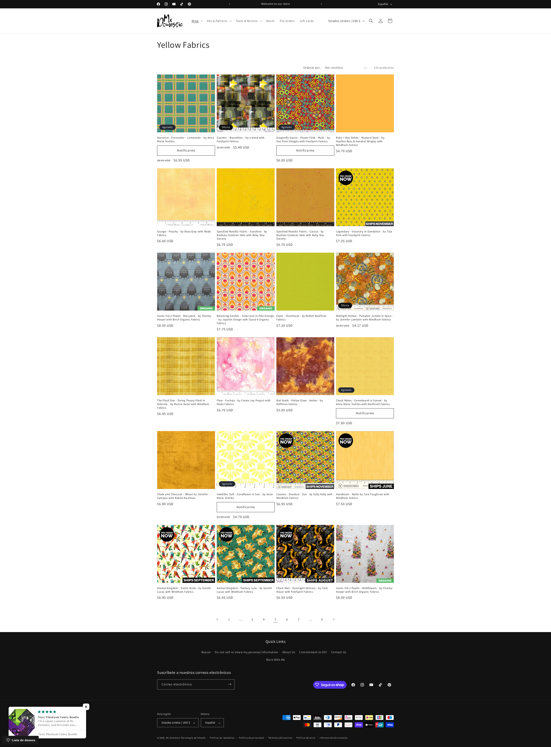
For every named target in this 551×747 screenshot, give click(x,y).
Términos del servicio (280, 737)
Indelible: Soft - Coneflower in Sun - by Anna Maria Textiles (245, 496)
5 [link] (276, 619)
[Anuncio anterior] (229, 4)
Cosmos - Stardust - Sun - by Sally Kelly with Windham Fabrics (304, 496)
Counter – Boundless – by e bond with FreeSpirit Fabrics (241, 139)
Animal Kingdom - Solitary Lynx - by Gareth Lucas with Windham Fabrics (244, 590)
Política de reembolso (222, 737)
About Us (288, 652)
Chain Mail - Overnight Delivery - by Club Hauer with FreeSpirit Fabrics (302, 590)
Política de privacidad (251, 737)
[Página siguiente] (333, 619)
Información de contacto (334, 737)
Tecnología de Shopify (193, 737)
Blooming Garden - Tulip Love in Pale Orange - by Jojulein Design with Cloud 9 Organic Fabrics (245, 319)
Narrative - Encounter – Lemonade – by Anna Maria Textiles (185, 139)
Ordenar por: (312, 68)
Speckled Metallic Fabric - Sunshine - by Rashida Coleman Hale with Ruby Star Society (242, 235)
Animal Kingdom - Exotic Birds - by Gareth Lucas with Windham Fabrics (184, 590)
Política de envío (305, 737)
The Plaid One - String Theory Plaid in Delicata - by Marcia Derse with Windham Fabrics (183, 404)
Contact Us (338, 652)
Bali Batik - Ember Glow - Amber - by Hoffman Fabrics (299, 402)
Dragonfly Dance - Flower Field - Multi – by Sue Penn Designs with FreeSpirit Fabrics (303, 139)
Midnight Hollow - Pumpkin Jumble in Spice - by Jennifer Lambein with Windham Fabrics (364, 317)
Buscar (206, 652)
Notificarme (186, 150)
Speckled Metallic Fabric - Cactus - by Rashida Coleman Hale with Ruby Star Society (300, 235)
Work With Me (275, 660)
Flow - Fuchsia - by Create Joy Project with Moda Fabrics (244, 402)
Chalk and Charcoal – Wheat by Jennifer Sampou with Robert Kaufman (182, 496)
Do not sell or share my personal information (246, 652)
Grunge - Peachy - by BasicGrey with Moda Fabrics (184, 233)
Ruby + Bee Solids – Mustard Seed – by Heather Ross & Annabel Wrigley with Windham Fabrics (360, 141)
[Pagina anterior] (217, 619)
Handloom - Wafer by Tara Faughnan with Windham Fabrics (362, 496)
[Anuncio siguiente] (321, 4)
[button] (196, 20)
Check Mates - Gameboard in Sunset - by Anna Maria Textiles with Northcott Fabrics (363, 402)
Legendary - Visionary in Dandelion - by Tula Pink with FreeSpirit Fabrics (364, 233)
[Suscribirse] (229, 684)
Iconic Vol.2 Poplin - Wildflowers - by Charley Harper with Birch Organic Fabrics (364, 590)
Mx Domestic (173, 737)
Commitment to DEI (313, 652)
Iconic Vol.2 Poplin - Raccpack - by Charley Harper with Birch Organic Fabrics (184, 317)
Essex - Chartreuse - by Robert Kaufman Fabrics (301, 317)
